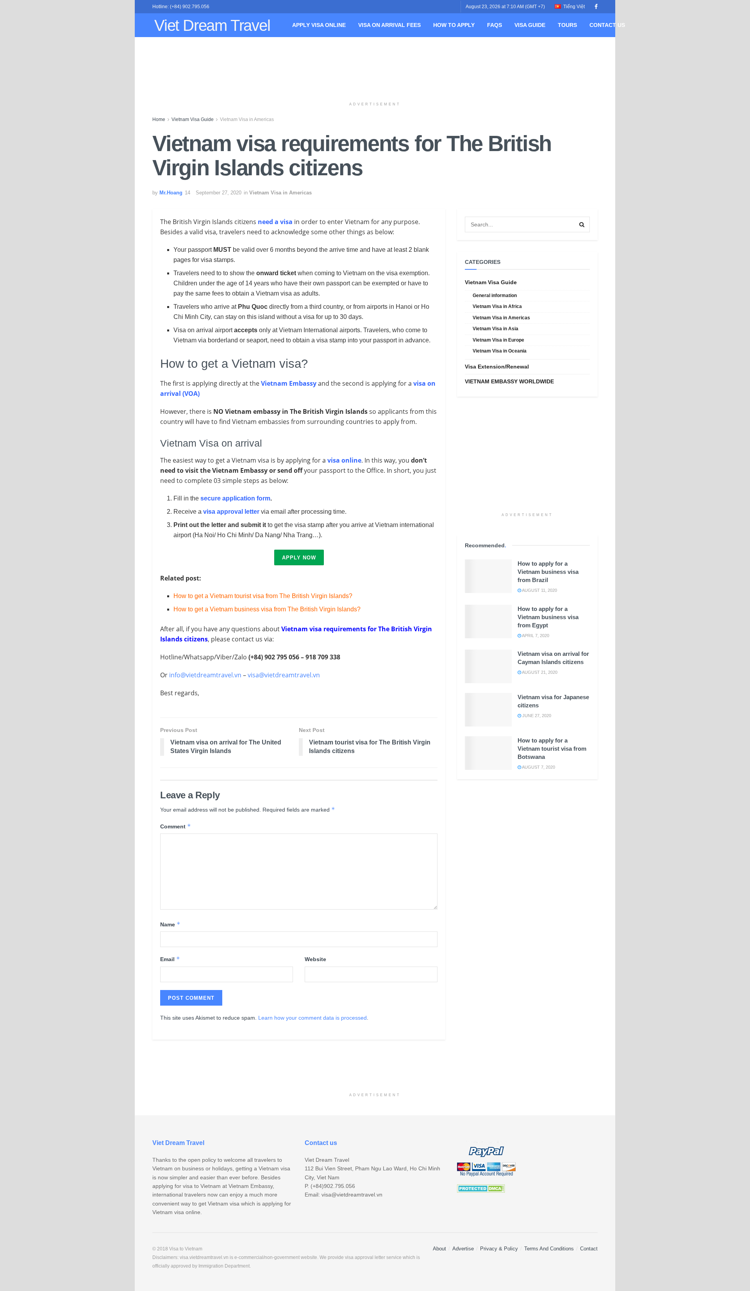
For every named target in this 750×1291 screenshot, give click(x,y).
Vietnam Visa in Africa (497, 306)
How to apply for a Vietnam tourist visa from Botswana (552, 748)
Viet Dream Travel (212, 25)
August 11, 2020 (539, 590)
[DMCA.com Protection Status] (481, 1188)
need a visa (275, 221)
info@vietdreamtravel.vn (205, 675)
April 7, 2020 (535, 635)
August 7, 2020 (538, 767)
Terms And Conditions (549, 1249)
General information (495, 295)
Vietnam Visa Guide (192, 119)
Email (170, 959)
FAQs (494, 25)
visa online (344, 460)
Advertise (463, 1249)
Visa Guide (529, 25)
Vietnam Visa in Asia (495, 328)
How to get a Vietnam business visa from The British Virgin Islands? (267, 609)
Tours (567, 25)
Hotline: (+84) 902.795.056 (180, 6)
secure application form (235, 498)
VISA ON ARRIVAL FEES (389, 25)
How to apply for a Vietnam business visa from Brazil (548, 571)
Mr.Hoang (170, 193)
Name (170, 924)
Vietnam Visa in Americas (247, 119)
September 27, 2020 (218, 193)
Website (315, 959)
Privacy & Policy (499, 1249)
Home (158, 119)
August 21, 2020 (539, 672)
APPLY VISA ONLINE (319, 25)
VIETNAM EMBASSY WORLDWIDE (509, 381)
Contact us (607, 25)
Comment (175, 826)
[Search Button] (582, 224)
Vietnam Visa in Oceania (500, 351)
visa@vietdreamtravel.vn (284, 675)
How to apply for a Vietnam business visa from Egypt (548, 617)
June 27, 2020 (536, 715)
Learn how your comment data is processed (312, 1018)
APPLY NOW (299, 558)
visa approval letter (231, 511)
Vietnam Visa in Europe (498, 340)
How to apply (454, 25)
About (439, 1249)
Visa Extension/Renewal (497, 366)
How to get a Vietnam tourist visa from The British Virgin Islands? (262, 596)
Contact (589, 1249)
